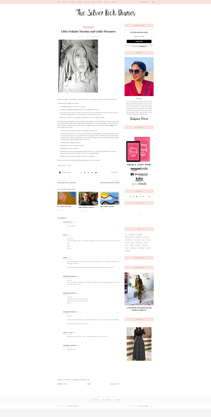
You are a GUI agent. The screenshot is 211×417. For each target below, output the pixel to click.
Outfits (65, 2)
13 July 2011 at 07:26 (67, 259)
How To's (86, 2)
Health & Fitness (96, 2)
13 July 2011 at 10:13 (67, 278)
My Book (73, 2)
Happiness (139, 234)
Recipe (126, 245)
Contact (113, 2)
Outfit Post (139, 242)
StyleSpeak (133, 248)
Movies (127, 242)
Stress (126, 248)
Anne (65, 257)
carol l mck (68, 332)
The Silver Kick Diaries (73, 406)
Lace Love (145, 237)
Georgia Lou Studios (143, 406)
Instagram (138, 237)
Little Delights (88, 27)
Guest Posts (132, 234)
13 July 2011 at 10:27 (67, 313)
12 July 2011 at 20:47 (67, 223)
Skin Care (145, 245)
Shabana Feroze (66, 172)
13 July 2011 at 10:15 (67, 294)
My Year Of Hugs (72, 109)
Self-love (138, 245)
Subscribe (139, 41)
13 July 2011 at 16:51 (67, 334)
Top (152, 405)
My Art (69, 165)
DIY (126, 234)
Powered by (135, 46)
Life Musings (128, 239)
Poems (145, 242)
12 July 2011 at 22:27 (67, 236)
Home (58, 2)
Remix (132, 245)
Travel (80, 2)
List (143, 239)
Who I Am (106, 2)
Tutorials (127, 250)
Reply (117, 222)
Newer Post (61, 384)
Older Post (115, 384)
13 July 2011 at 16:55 (67, 347)
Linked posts (137, 239)
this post (85, 117)
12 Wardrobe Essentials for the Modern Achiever (139, 308)
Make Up (148, 239)
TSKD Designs (141, 248)
